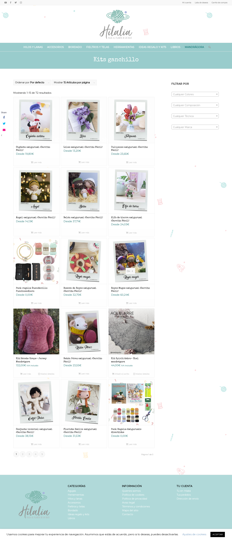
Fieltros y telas (76, 506)
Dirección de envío (188, 498)
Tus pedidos (184, 494)
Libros (71, 518)
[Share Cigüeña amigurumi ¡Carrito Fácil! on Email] (3, 130)
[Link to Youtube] (5, 2)
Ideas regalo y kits (78, 514)
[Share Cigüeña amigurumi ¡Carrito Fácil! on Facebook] (3, 118)
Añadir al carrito (121, 374)
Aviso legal (128, 502)
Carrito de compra (219, 2)
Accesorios (74, 502)
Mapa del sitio (130, 510)
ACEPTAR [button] (217, 534)
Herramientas (76, 494)
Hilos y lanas (75, 498)
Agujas (72, 490)
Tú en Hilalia (184, 490)
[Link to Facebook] (10, 2)
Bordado (73, 510)
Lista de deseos (201, 2)
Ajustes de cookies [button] (194, 534)
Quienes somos (131, 490)
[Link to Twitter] (15, 2)
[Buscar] (208, 47)
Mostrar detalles (47, 374)
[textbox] (195, 94)
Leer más (37, 162)
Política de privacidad (134, 498)
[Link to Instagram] (20, 2)
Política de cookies (133, 494)
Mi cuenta (186, 2)
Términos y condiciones (136, 506)
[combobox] (195, 94)
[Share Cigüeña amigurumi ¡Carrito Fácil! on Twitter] (3, 124)
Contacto (127, 514)
